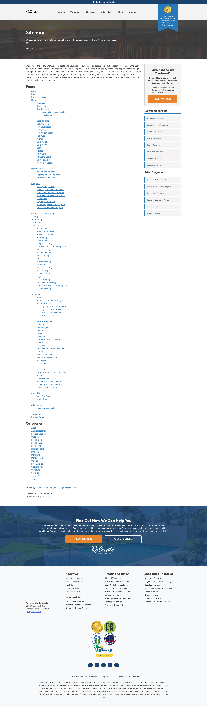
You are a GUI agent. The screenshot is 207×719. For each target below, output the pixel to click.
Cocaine (40, 324)
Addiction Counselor (46, 231)
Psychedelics (37, 464)
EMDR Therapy (43, 249)
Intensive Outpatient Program (50, 207)
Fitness (40, 258)
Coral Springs (43, 121)
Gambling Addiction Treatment (50, 189)
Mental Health (37, 169)
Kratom (40, 342)
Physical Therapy (44, 267)
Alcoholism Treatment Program (51, 300)
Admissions (106, 12)
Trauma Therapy (44, 288)
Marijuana (41, 345)
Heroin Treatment (154, 138)
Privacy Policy (37, 417)
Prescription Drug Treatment (117, 598)
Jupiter (40, 139)
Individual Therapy (152, 598)
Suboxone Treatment (155, 165)
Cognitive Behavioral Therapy (157, 581)
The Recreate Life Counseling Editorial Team (56, 488)
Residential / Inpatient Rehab (158, 180)
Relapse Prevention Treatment (50, 381)
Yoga (39, 276)
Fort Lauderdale (44, 127)
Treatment (75, 12)
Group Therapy (43, 279)
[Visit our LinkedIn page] (110, 665)
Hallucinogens (43, 327)
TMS (33, 479)
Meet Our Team (43, 396)
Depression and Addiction (48, 175)
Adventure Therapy (45, 234)
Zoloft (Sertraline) (50, 315)
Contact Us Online (123, 539)
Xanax (39, 375)
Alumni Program (153, 213)
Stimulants (41, 360)
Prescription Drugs (45, 354)
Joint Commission (168, 25)
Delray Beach (43, 124)
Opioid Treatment (113, 595)
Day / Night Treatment (156, 193)
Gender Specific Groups (47, 387)
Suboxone (41, 369)
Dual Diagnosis (43, 378)
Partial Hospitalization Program (51, 204)
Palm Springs (43, 154)
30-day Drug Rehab (46, 186)
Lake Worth (42, 145)
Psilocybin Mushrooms (47, 357)
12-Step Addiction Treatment (49, 384)
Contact (133, 12)
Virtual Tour (42, 399)
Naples (40, 151)
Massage (41, 264)
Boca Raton (42, 106)
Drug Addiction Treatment (116, 585)
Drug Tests (36, 446)
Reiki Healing (42, 270)
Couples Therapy (44, 243)
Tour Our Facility (72, 591)
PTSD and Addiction (46, 178)
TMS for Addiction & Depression (51, 372)
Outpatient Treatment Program (50, 192)
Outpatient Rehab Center (76, 608)
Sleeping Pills (37, 467)
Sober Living (42, 198)
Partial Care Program (74, 601)
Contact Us (36, 414)
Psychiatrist (47, 115)
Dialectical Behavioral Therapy (158, 588)
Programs (60, 12)
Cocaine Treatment (154, 132)
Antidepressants (44, 303)
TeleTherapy (36, 219)
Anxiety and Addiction (47, 172)
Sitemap (35, 216)
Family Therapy (44, 255)
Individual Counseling (46, 282)
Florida (34, 100)
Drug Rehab (36, 443)
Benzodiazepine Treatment (157, 125)
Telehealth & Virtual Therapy (157, 601)
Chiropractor (42, 240)
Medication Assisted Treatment (50, 348)
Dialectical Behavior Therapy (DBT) (52, 246)
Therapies (90, 12)
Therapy (35, 225)
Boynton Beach (43, 109)
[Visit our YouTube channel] (116, 665)
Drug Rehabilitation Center (54, 112)
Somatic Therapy (44, 273)
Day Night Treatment (46, 201)
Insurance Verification (46, 408)
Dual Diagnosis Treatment (116, 588)
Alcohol (34, 428)
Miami (39, 148)
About (121, 12)
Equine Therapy (44, 252)
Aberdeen (41, 103)
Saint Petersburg (44, 160)
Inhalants (41, 333)
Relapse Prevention (113, 601)
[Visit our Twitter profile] (103, 665)
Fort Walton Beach (45, 133)
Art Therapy (42, 237)
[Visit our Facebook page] (90, 665)
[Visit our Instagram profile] (97, 665)
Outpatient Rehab (154, 206)
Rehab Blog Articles (74, 588)
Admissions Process (74, 581)
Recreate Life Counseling (42, 213)
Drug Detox (36, 440)
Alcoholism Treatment (155, 118)
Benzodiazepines (44, 321)
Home (29, 48)
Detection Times (38, 97)
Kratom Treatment (154, 145)
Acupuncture (42, 228)
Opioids (40, 351)
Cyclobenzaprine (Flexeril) (54, 306)
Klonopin (41, 336)
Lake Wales (42, 142)
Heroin (40, 330)
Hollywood (41, 136)
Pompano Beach (44, 157)
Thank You (36, 222)
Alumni (34, 91)
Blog (33, 94)
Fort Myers (41, 130)
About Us (35, 393)
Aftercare (41, 297)
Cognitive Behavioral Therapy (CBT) (53, 285)
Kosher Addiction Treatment (49, 339)
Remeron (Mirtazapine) (52, 312)
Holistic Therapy (44, 261)
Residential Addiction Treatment (51, 195)
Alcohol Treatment (113, 578)
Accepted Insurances (74, 578)
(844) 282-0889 (163, 99)
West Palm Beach (44, 163)
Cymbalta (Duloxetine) (52, 309)
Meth (44, 363)
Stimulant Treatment (155, 158)
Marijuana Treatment (155, 152)
